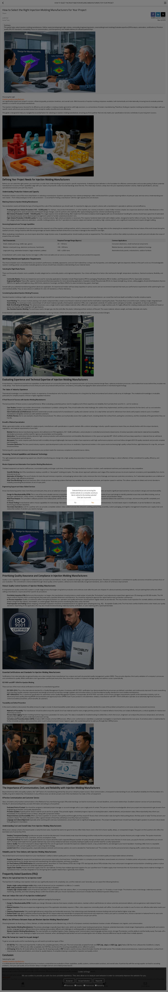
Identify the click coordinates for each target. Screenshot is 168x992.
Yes (92, 502)
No (75, 502)
